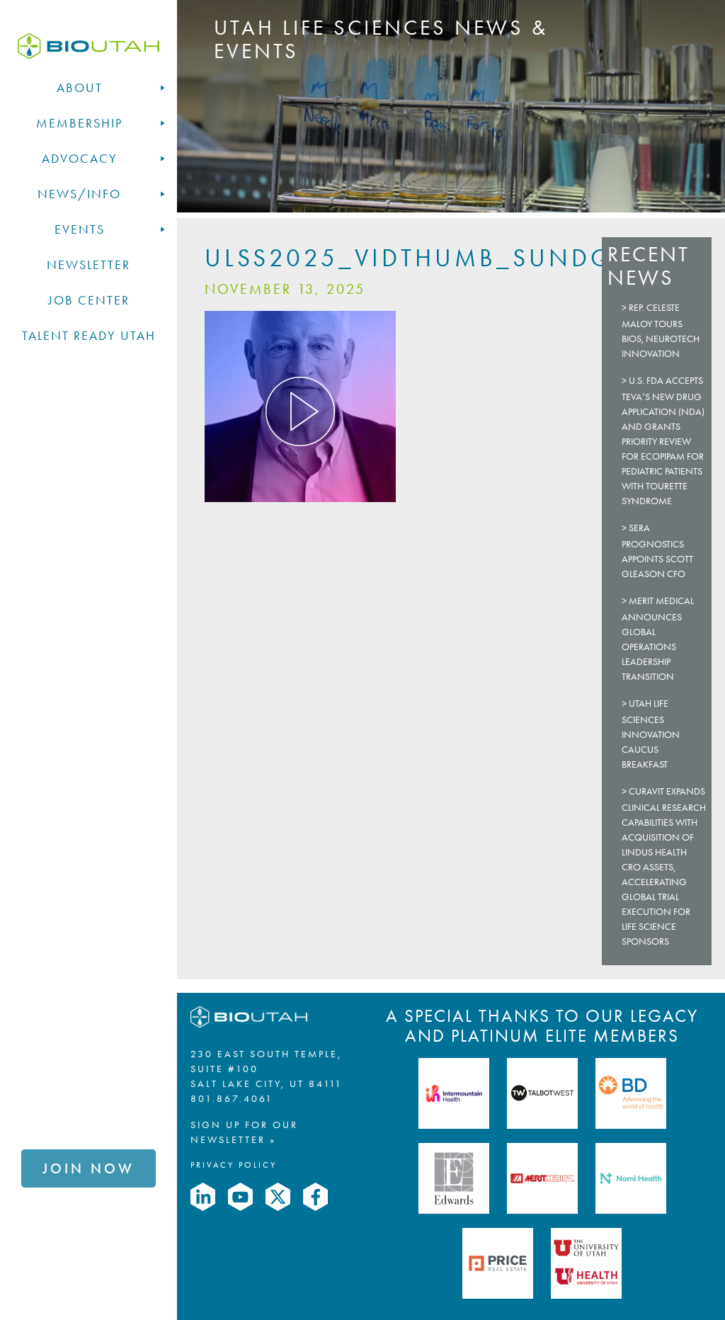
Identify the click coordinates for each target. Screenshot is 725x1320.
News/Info (79, 194)
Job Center (89, 300)
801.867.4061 (231, 1099)
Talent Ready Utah (89, 335)
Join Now (88, 1168)
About (80, 88)
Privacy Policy (233, 1165)
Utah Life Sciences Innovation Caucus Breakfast (651, 734)
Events (80, 229)
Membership (79, 123)
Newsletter (88, 265)
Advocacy (80, 158)
